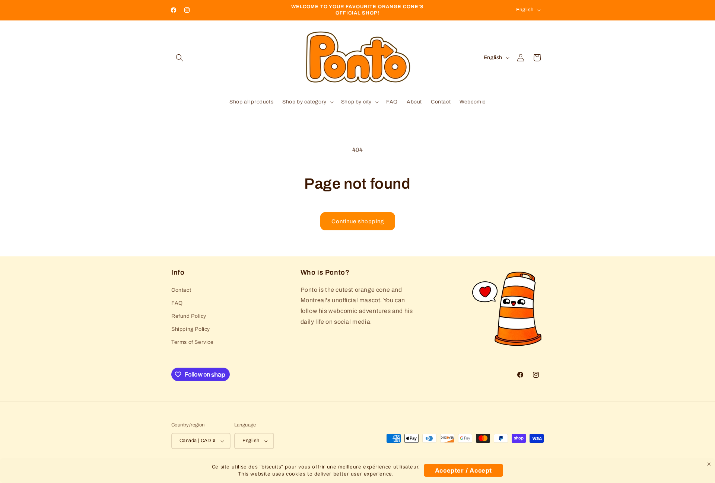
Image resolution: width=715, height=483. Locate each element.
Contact (181, 290)
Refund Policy (188, 316)
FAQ (177, 303)
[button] (179, 57)
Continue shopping (357, 221)
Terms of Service (192, 342)
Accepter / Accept (463, 470)
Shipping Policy (190, 329)
